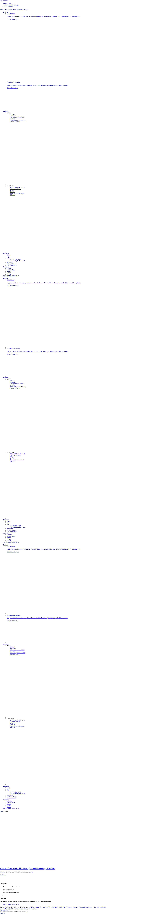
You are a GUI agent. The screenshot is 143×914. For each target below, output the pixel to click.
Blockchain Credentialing (13, 82)
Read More (3, 875)
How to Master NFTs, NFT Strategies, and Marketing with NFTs (27, 868)
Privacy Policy (35, 907)
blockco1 (2, 872)
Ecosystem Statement (72, 907)
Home (1, 811)
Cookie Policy (62, 907)
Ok (27, 911)
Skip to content (4, 0)
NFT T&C (55, 907)
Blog (31, 872)
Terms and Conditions (45, 907)
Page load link (3, 910)
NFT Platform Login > (13, 19)
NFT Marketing (11, 13)
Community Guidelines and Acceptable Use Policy (92, 907)
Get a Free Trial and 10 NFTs (11, 904)
